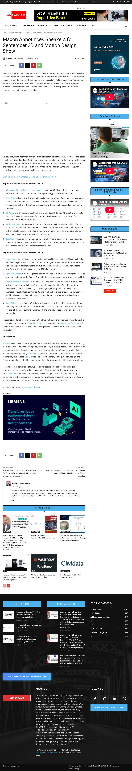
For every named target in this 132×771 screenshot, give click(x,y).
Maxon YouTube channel (71, 323)
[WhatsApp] (39, 65)
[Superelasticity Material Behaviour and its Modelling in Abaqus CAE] (96, 253)
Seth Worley (11, 239)
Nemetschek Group (30, 387)
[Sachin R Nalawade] (4, 58)
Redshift (62, 360)
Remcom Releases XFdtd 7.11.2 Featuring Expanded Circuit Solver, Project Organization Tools (72, 538)
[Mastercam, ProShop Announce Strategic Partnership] (44, 563)
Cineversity (12, 373)
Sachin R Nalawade (15, 59)
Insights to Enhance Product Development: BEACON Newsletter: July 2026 (115, 280)
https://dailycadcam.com (20, 487)
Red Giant (29, 357)
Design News (64, 532)
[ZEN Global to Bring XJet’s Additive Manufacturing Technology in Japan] (8, 639)
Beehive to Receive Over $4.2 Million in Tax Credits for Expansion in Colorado (28, 614)
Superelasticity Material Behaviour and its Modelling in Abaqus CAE (116, 252)
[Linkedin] (13, 500)
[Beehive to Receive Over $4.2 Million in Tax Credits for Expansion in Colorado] (8, 615)
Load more (109, 291)
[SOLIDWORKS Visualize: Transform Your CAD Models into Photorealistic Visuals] (96, 240)
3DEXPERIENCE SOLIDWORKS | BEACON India (110, 191)
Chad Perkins (12, 198)
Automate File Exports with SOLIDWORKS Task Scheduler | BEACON (116, 266)
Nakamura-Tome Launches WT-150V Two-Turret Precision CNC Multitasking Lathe (14, 577)
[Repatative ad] (81, 15)
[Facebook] (113, 1)
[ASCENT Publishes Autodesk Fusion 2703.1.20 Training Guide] (44, 524)
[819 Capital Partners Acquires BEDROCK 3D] (8, 628)
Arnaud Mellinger (13, 259)
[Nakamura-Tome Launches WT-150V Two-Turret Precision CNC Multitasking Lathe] (16, 563)
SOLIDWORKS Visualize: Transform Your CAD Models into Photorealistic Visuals (115, 239)
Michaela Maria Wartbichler (18, 281)
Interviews (7, 532)
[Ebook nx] (109, 142)
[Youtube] (127, 1)
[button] (126, 26)
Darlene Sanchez (13, 274)
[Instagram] (117, 1)
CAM (33, 571)
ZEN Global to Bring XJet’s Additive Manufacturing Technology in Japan (26, 638)
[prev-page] (4, 586)
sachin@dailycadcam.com (46, 752)
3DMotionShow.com (37, 323)
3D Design (35, 532)
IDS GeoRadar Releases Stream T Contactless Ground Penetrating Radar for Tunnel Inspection (65, 473)
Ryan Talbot (11, 303)
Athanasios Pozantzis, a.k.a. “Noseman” (23, 190)
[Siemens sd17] (44, 417)
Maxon (6, 343)
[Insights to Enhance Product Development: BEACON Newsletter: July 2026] (96, 280)
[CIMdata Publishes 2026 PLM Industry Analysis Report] (72, 563)
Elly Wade (10, 213)
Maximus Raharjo (13, 224)
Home (5, 33)
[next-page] (8, 586)
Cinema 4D (33, 353)
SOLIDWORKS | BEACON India (110, 79)
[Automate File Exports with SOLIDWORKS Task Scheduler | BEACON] (96, 267)
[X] (120, 1)
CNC (5, 571)
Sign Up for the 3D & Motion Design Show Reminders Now (29, 177)
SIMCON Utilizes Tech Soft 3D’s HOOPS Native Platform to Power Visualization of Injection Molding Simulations (22, 473)
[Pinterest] (33, 65)
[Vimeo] (124, 1)
